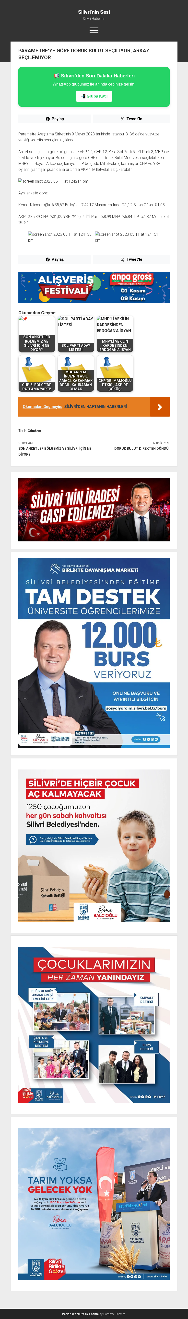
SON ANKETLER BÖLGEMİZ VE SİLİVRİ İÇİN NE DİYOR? (54, 451)
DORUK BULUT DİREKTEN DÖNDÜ (141, 448)
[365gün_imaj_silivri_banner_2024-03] (94, 302)
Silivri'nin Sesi (94, 12)
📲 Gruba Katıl (94, 96)
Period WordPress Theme (80, 1314)
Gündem (34, 431)
